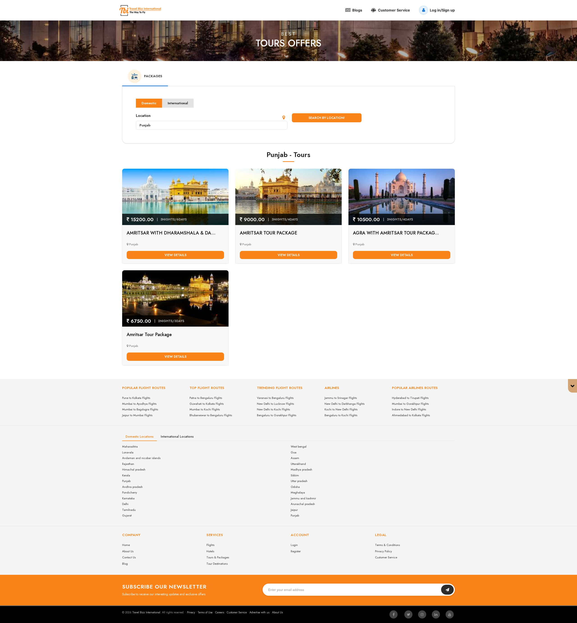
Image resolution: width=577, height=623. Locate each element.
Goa (293, 452)
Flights (210, 545)
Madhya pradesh (301, 469)
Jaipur (294, 510)
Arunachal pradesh (303, 504)
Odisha (295, 487)
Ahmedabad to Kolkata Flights (411, 415)
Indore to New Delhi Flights (409, 409)
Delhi (125, 504)
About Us (127, 551)
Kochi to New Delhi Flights (341, 409)
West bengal (299, 446)
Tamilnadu (129, 510)
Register (296, 551)
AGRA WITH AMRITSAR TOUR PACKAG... (396, 233)
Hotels (210, 551)
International (178, 103)
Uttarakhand (298, 464)
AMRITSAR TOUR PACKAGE (268, 233)
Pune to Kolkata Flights (136, 398)
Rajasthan (128, 464)
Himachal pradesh (133, 469)
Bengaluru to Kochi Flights (341, 415)
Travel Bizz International (146, 612)
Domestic (149, 103)
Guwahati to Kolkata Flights (207, 404)
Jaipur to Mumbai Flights (137, 415)
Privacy (191, 612)
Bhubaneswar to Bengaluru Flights (211, 415)
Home (126, 545)
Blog (125, 564)
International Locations (177, 436)
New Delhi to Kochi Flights (273, 409)
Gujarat (127, 515)
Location (143, 115)
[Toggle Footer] (572, 386)
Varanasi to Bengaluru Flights (275, 398)
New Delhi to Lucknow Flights (275, 404)
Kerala (126, 475)
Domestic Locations (139, 436)
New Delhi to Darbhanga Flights (344, 404)
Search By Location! (327, 118)
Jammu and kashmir (303, 498)
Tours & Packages (217, 557)
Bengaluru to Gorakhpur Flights (276, 415)
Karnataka (128, 498)
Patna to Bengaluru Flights (206, 398)
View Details (175, 255)
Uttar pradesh (299, 481)
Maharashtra (130, 446)
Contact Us (129, 557)
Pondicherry (129, 492)
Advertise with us (259, 612)
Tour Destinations (217, 564)
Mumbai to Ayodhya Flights (139, 404)
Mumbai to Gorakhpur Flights (410, 404)
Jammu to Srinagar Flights (341, 398)
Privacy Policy (383, 551)
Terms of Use (205, 612)
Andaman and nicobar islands (141, 458)
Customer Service (386, 557)
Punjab (126, 481)
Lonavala (127, 452)
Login (294, 545)
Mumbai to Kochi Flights (205, 409)
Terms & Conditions (387, 545)
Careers (219, 612)
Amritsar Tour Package (149, 334)
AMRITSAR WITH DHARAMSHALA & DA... (171, 233)
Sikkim (295, 475)
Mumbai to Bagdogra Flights (140, 409)
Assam (295, 458)
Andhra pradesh (132, 487)
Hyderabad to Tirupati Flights (410, 398)
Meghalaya (298, 492)
